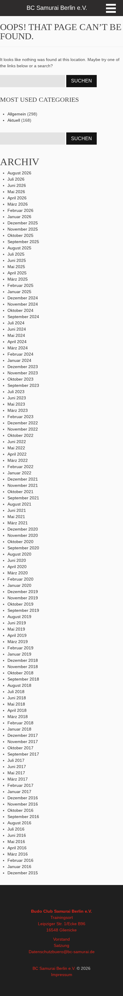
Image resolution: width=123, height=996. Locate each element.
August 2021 (19, 504)
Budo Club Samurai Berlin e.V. (61, 911)
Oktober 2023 (20, 379)
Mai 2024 (16, 335)
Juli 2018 (15, 691)
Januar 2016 (19, 866)
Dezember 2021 (22, 479)
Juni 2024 (16, 329)
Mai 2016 (16, 841)
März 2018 (17, 716)
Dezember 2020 (22, 529)
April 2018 (17, 710)
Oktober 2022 (20, 435)
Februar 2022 (20, 466)
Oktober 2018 (20, 672)
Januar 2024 (19, 360)
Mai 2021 (16, 516)
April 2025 (17, 273)
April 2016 (17, 847)
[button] (111, 8)
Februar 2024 (20, 354)
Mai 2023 (16, 404)
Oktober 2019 (20, 604)
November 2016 (22, 804)
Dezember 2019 (22, 591)
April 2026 (17, 198)
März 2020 (17, 572)
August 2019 (19, 616)
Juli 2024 (15, 322)
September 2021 (23, 497)
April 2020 (17, 566)
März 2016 (17, 854)
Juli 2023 (15, 391)
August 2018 (19, 685)
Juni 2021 (16, 510)
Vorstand (61, 939)
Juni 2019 (16, 622)
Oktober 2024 (20, 310)
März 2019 (17, 641)
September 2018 (23, 679)
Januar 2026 (19, 216)
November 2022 (22, 429)
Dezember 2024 (22, 297)
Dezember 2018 (22, 660)
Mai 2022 (16, 447)
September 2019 (23, 610)
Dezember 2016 (22, 797)
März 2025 (17, 279)
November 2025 (22, 229)
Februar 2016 (20, 860)
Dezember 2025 (22, 223)
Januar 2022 (19, 472)
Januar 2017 (19, 791)
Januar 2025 (19, 291)
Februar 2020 (20, 579)
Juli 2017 (15, 760)
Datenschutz (40, 951)
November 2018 (22, 666)
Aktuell (13, 120)
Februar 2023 (20, 416)
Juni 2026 (16, 185)
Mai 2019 (16, 629)
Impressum (61, 974)
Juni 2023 (16, 397)
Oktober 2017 (20, 747)
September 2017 (23, 754)
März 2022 (17, 460)
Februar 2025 (20, 285)
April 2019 (17, 635)
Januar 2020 (19, 585)
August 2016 (19, 822)
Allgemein (16, 114)
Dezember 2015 (22, 872)
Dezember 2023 (22, 366)
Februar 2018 (20, 722)
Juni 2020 (16, 560)
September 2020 (23, 547)
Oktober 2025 (20, 235)
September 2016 (23, 816)
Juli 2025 (15, 254)
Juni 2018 (16, 697)
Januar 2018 (19, 729)
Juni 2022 (16, 441)
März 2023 (17, 410)
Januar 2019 (19, 654)
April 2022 (17, 454)
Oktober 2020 (20, 541)
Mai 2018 (16, 704)
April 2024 (17, 341)
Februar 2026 (20, 210)
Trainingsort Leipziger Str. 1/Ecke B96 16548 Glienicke (61, 923)
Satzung (61, 945)
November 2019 (22, 597)
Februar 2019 (20, 647)
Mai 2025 (16, 266)
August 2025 (19, 248)
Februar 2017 (20, 785)
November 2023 (22, 372)
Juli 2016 (15, 829)
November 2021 (22, 485)
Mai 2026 (16, 191)
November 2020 (22, 535)
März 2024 (17, 347)
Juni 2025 (16, 260)
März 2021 (17, 522)
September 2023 (23, 385)
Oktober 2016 (20, 810)
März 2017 (17, 779)
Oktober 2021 (20, 491)
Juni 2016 (16, 835)
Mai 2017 (16, 772)
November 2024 (22, 304)
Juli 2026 (15, 179)
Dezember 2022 (22, 422)
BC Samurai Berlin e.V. (54, 968)
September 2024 (23, 316)
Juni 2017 (16, 766)
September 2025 (23, 241)
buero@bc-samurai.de (73, 951)
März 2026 (17, 204)
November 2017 (22, 741)
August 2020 (19, 554)
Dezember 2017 (22, 735)
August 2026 (19, 173)
